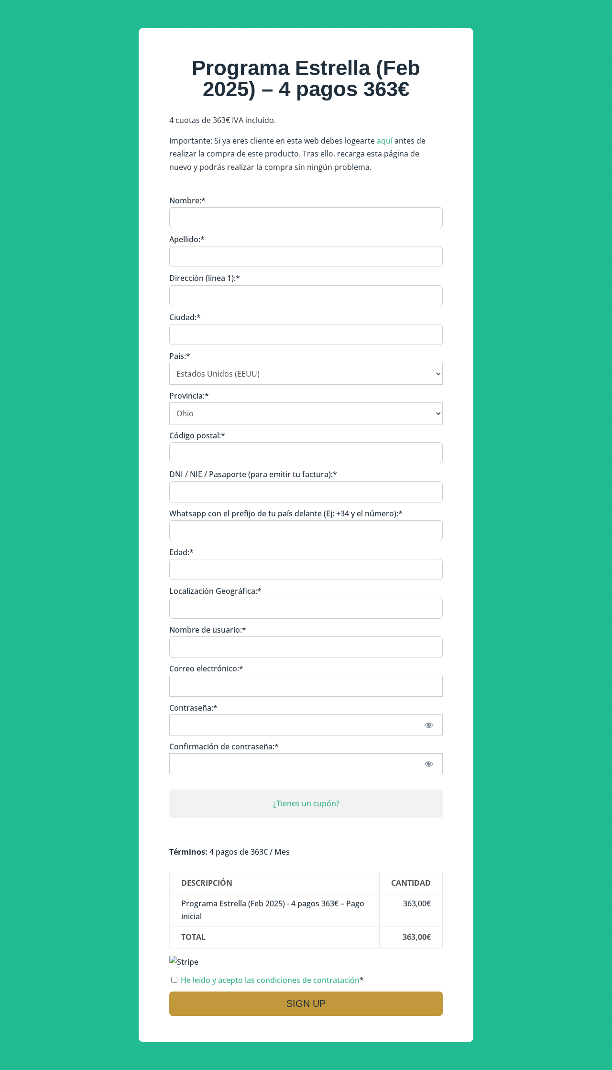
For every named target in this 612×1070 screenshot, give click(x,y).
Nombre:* (187, 200)
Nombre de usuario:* (207, 629)
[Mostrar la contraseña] (429, 725)
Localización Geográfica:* (215, 591)
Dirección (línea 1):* (204, 278)
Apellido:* (187, 239)
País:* (179, 356)
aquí (385, 140)
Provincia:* (189, 395)
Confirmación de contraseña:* (224, 746)
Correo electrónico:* (206, 668)
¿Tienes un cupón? (306, 803)
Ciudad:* (185, 317)
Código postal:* (197, 435)
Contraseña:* (193, 707)
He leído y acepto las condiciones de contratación (270, 980)
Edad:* (181, 552)
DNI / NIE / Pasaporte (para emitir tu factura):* (253, 474)
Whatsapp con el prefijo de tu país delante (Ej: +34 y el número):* (286, 513)
